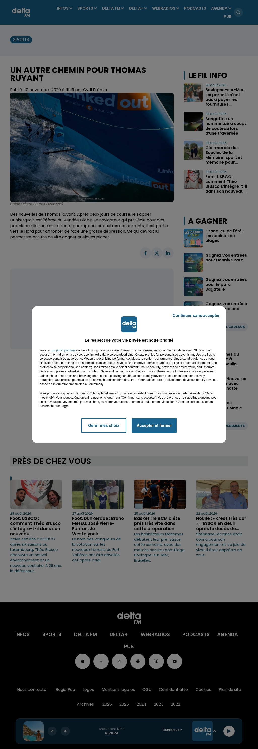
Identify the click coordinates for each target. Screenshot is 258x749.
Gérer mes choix (103, 425)
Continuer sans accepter (196, 315)
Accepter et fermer (154, 425)
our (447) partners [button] (63, 350)
